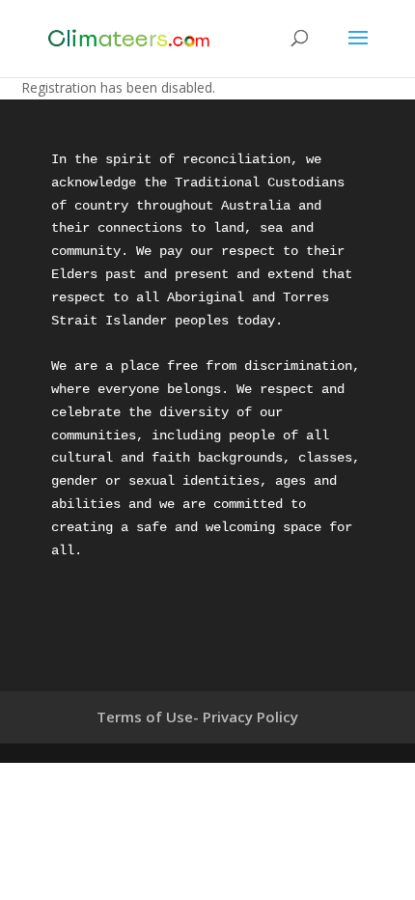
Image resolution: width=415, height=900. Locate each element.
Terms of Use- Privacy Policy (197, 716)
